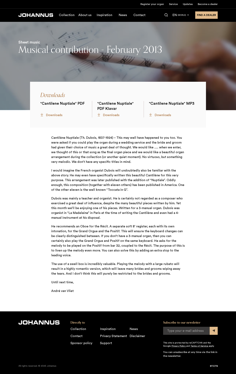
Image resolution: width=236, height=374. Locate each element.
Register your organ (152, 4)
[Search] (166, 15)
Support (106, 343)
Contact (139, 15)
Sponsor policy (81, 343)
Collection (66, 15)
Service (173, 4)
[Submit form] (214, 331)
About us (85, 15)
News (123, 15)
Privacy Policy (178, 346)
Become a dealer (208, 4)
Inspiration (104, 15)
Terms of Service (199, 346)
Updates (188, 4)
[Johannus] (35, 15)
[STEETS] (214, 366)
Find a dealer (206, 15)
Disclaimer (137, 336)
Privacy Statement (113, 336)
